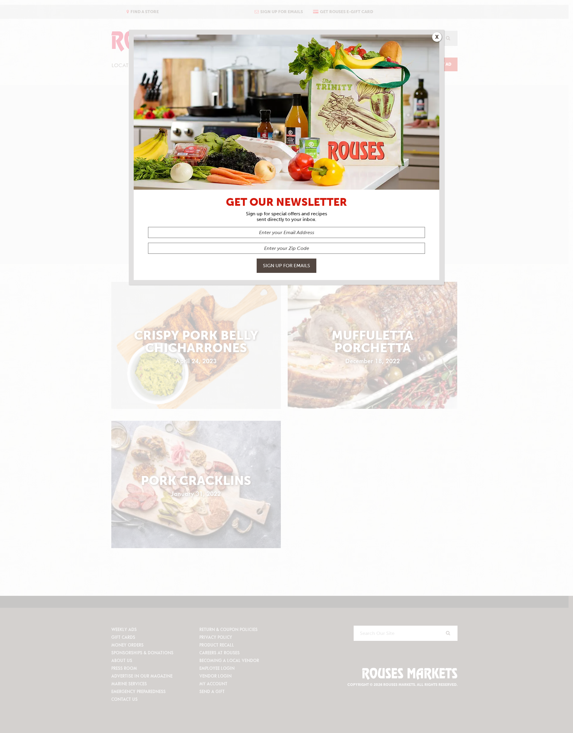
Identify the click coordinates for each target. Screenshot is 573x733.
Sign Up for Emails (286, 265)
